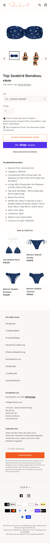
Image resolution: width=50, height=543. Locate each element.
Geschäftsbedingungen (27, 526)
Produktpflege (13, 338)
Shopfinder (11, 366)
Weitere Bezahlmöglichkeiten (25, 151)
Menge (6, 106)
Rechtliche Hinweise (10, 526)
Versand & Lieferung (15, 345)
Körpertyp (10, 323)
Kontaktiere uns (13, 359)
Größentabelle (12, 330)
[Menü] (4, 5)
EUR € (24, 487)
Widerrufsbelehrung (15, 352)
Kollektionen (31, 528)
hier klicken (15, 471)
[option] (14, 55)
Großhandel (11, 373)
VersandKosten (38, 534)
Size (4, 94)
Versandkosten (24, 84)
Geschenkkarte (13, 380)
